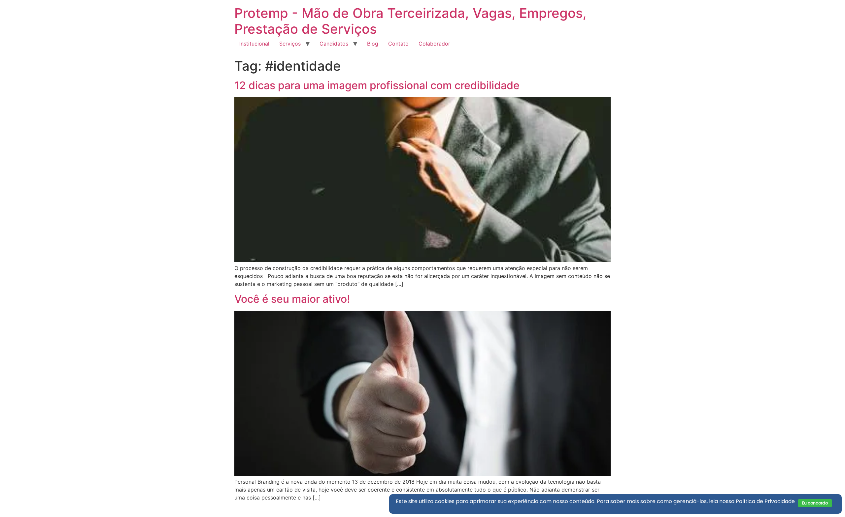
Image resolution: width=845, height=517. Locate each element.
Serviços (290, 43)
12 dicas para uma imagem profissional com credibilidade (377, 85)
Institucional (254, 43)
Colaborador (434, 43)
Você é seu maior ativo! (292, 299)
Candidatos (334, 43)
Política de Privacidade (765, 501)
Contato (398, 43)
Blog (372, 43)
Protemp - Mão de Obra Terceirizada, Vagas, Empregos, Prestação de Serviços (410, 21)
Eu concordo (815, 503)
